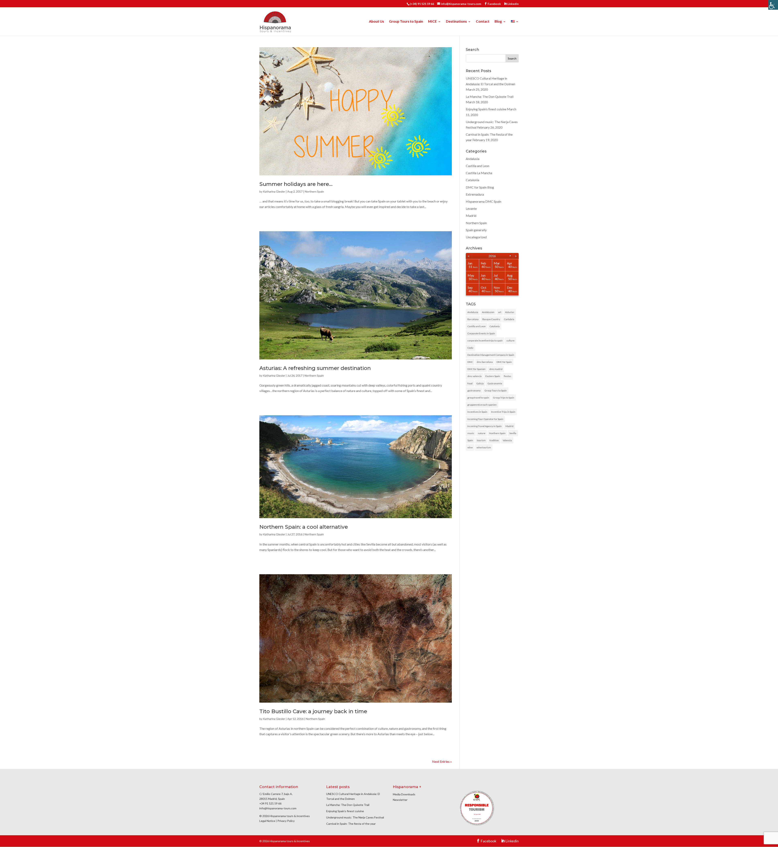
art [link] (499, 312)
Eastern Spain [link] (492, 376)
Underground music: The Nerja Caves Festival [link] (355, 817)
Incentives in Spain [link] (477, 411)
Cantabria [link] (509, 319)
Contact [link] (482, 21)
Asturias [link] (509, 312)
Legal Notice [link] (267, 820)
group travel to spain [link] (478, 397)
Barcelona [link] (473, 319)
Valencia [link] (507, 440)
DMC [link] (470, 361)
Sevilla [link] (512, 433)
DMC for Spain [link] (504, 361)
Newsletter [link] (400, 799)
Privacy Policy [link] (286, 820)
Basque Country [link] (491, 319)
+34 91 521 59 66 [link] (270, 803)
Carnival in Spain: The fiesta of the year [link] (351, 823)
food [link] (469, 383)
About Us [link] (376, 21)
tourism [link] (481, 440)
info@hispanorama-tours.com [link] (277, 808)
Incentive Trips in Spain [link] (503, 411)
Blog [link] (498, 21)
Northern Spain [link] (314, 191)
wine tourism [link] (484, 447)
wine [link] (470, 447)
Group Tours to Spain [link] (406, 21)
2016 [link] (492, 256)
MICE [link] (432, 21)
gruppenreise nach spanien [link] (482, 404)
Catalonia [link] (472, 180)
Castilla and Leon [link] (477, 166)
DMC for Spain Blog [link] (480, 187)
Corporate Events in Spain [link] (481, 333)
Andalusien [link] (488, 312)
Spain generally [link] (476, 230)
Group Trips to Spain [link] (503, 397)
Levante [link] (471, 208)
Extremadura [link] (475, 194)
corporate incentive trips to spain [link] (485, 340)
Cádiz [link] (470, 347)
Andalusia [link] (472, 159)
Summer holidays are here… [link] (295, 184)
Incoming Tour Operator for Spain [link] (485, 419)
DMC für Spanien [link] (476, 369)
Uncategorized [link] (476, 237)
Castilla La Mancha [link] (479, 173)
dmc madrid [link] (495, 369)
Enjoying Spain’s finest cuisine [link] (486, 109)
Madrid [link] (471, 215)
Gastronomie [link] (494, 383)
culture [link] (510, 340)
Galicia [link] (480, 383)
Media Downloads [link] (404, 794)
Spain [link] (470, 440)
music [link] (470, 433)
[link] (773, 5)
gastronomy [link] (474, 390)
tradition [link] (494, 440)
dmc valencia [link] (474, 376)
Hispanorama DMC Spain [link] (483, 201)
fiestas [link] (507, 376)
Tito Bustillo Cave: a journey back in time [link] (313, 711)
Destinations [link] (456, 21)
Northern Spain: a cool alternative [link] (303, 527)
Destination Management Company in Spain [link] (490, 354)
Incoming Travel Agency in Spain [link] (484, 426)
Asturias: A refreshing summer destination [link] (315, 368)
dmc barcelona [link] (485, 361)
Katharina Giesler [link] (274, 191)
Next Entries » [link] (442, 761)
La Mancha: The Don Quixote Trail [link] (489, 96)
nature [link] (481, 433)
